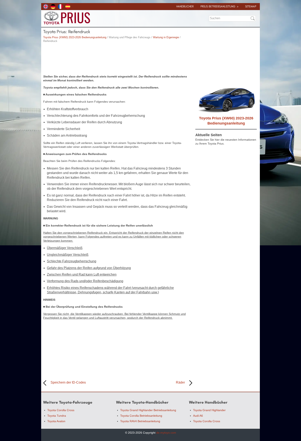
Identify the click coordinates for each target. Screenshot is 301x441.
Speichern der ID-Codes (68, 382)
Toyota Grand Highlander (209, 410)
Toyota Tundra (56, 415)
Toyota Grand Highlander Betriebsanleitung (148, 410)
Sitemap (250, 6)
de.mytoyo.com (166, 432)
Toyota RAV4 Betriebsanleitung (140, 421)
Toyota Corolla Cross (60, 410)
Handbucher (185, 6)
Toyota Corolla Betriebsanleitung (141, 415)
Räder (180, 382)
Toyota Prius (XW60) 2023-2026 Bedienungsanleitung (74, 37)
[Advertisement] (117, 59)
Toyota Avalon (56, 421)
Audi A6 (198, 415)
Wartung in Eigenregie (166, 37)
